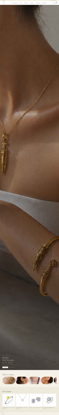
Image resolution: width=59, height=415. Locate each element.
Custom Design (11, 367)
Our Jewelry (5, 367)
